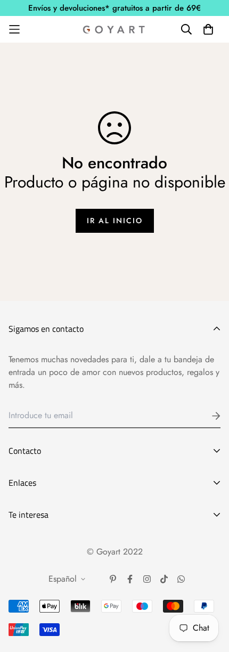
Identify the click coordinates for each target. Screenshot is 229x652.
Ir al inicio (115, 220)
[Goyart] (114, 29)
